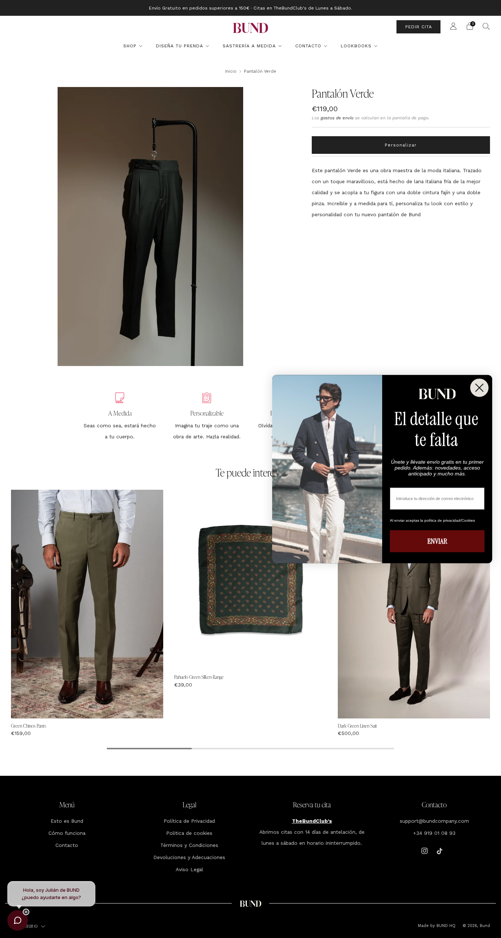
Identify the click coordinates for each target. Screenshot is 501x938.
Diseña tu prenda (179, 45)
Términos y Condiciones (189, 845)
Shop (129, 45)
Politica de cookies (189, 833)
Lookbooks (356, 45)
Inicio (231, 71)
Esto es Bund (67, 821)
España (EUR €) (25, 926)
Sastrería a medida (249, 45)
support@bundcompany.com (434, 821)
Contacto (308, 45)
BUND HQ (445, 925)
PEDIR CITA (418, 26)
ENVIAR (437, 541)
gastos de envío (337, 117)
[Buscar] (486, 26)
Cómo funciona (66, 833)
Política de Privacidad (189, 821)
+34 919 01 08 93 (434, 833)
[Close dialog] (479, 388)
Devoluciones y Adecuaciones (189, 857)
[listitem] (250, 8)
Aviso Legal (189, 869)
